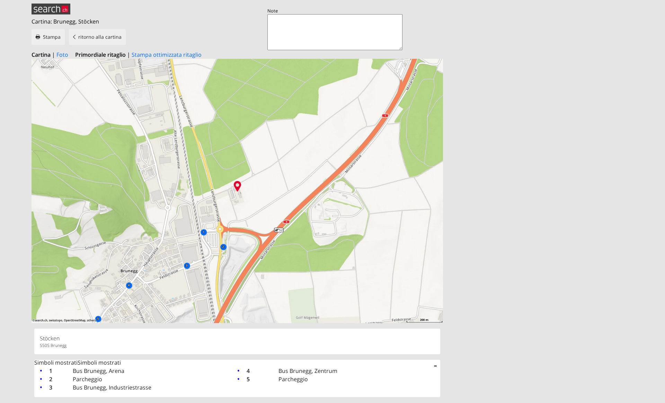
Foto (62, 54)
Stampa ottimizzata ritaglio (167, 54)
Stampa (52, 37)
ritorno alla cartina (100, 37)
